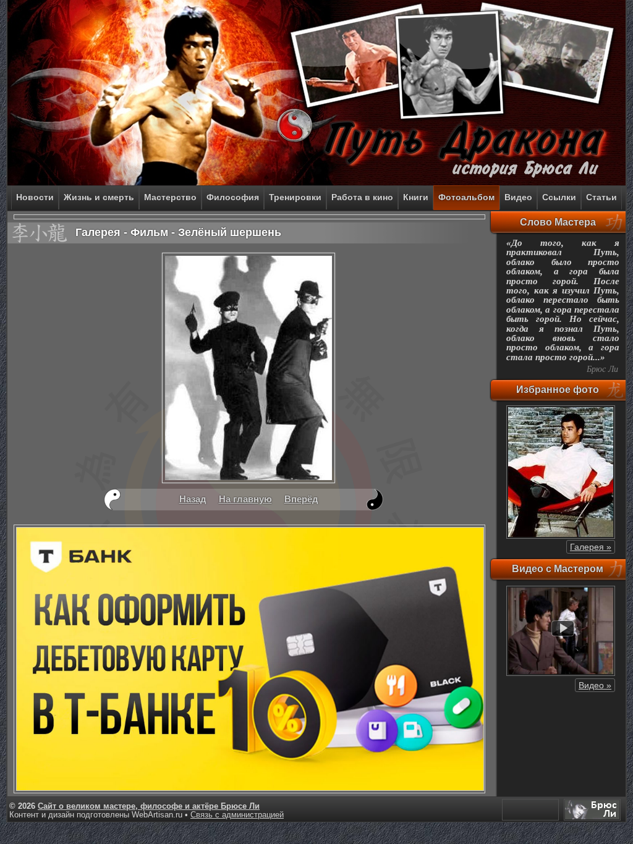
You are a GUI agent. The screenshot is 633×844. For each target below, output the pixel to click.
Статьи (601, 197)
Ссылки (559, 197)
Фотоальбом (466, 197)
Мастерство (170, 197)
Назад (192, 499)
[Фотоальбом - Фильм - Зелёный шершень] (248, 481)
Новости (35, 197)
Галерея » (590, 547)
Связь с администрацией (237, 815)
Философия (232, 197)
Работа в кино (362, 197)
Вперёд (301, 499)
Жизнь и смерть (99, 197)
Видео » (595, 685)
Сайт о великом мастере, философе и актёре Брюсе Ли (149, 806)
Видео (518, 197)
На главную (245, 499)
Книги (415, 197)
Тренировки (295, 197)
